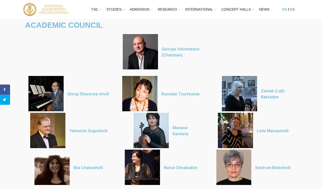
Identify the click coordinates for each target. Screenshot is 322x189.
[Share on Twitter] (5, 100)
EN (284, 9)
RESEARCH (167, 9)
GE (292, 9)
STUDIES (114, 9)
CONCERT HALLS (236, 9)
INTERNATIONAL (199, 9)
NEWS (264, 9)
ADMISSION (139, 9)
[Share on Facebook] (5, 90)
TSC (94, 9)
